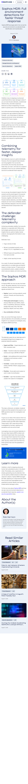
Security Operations (7, 66)
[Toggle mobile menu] (26, 2)
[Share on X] (5, 74)
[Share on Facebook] (11, 74)
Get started (19, 2)
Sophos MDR (18, 66)
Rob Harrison (16, 40)
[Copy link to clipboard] (2, 74)
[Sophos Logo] (6, 2)
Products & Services (7, 60)
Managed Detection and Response (10, 63)
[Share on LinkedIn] (8, 74)
